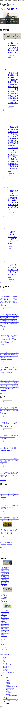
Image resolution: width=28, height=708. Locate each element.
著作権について (7, 666)
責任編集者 (6, 669)
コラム (5, 650)
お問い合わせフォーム (8, 672)
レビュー (5, 649)
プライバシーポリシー (8, 663)
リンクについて (7, 664)
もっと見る (3, 282)
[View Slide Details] (11, 18)
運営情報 (5, 670)
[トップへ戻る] (1, 707)
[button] (1, 641)
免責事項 (5, 667)
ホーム (4, 657)
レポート (5, 647)
